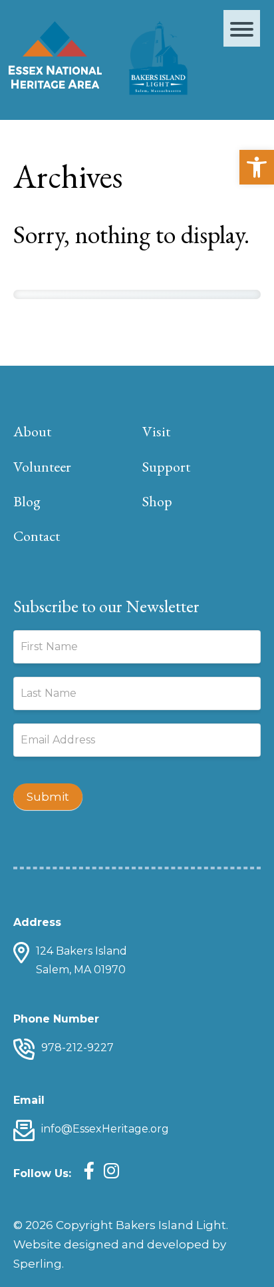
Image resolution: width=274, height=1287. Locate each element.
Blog (27, 501)
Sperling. (38, 1263)
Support (166, 466)
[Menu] (241, 28)
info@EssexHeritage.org (105, 1128)
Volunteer (42, 466)
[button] (256, 167)
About (32, 431)
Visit (156, 431)
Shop (157, 501)
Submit (48, 796)
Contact (36, 536)
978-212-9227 (77, 1047)
